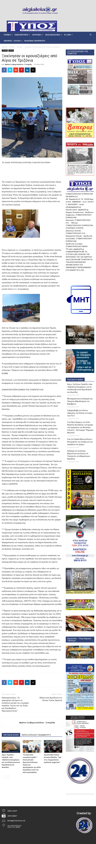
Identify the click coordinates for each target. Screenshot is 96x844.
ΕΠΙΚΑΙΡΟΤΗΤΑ (21, 35)
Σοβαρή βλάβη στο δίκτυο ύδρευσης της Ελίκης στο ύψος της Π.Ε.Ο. (79, 413)
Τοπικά (19, 47)
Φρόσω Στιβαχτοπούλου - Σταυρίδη (18, 64)
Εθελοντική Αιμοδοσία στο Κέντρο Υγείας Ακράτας (51, 699)
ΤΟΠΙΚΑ (7, 35)
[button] (91, 35)
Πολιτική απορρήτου (34, 41)
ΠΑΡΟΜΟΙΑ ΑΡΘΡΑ (11, 735)
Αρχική (4, 47)
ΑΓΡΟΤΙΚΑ (36, 35)
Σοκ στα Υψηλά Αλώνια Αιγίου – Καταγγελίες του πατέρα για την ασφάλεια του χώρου (80, 441)
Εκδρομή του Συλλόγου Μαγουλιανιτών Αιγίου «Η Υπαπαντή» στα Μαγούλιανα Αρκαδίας (78, 455)
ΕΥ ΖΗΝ (67, 35)
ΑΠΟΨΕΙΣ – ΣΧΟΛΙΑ (12, 41)
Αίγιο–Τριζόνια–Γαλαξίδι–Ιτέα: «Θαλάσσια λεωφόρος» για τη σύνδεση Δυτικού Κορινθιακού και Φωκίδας (79, 388)
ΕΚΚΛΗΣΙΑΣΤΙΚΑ (52, 35)
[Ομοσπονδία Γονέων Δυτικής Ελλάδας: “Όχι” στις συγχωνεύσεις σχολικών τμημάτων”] (53, 746)
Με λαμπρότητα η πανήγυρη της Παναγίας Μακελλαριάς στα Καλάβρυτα (80, 401)
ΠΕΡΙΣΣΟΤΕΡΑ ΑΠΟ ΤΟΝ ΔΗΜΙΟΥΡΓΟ (36, 735)
